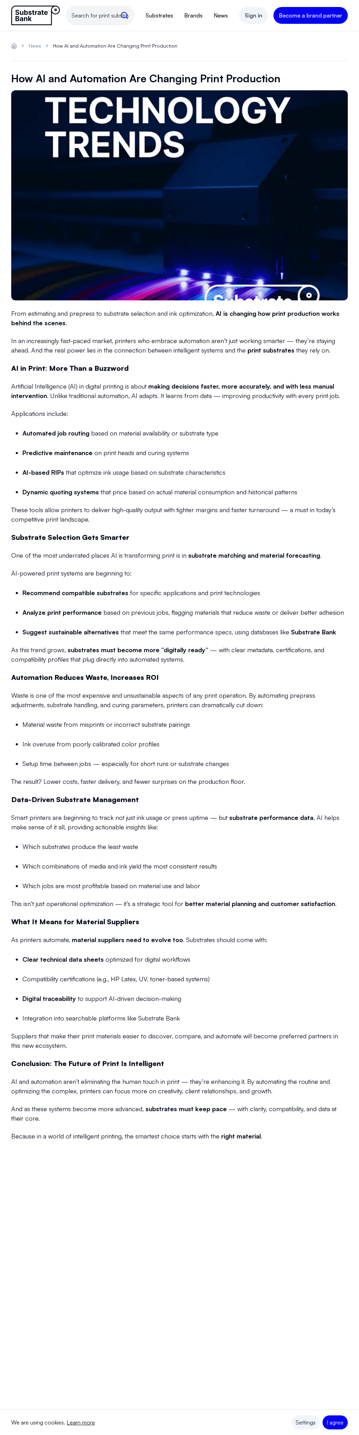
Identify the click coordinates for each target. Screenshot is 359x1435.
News (221, 15)
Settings (306, 1422)
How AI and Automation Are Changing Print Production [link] (115, 46)
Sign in (253, 15)
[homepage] (14, 46)
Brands (193, 15)
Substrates (159, 15)
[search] (124, 15)
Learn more (81, 1422)
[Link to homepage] (35, 15)
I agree (335, 1422)
